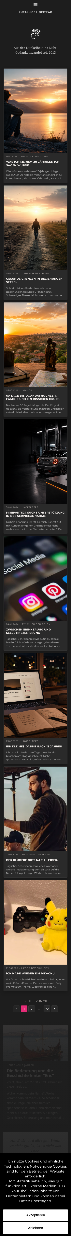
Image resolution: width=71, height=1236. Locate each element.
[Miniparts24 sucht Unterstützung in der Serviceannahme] (35, 461)
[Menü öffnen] (35, 4)
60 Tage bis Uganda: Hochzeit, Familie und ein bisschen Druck (33, 397)
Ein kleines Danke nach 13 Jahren (34, 746)
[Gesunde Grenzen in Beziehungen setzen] (35, 228)
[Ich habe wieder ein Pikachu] (35, 922)
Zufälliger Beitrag (35, 12)
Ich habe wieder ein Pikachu (30, 973)
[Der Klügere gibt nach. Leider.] (35, 809)
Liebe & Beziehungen (35, 273)
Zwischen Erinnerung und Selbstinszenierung (28, 631)
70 (47, 1008)
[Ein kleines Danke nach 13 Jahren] (35, 695)
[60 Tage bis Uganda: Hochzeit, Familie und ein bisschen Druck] (35, 344)
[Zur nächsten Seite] (54, 1008)
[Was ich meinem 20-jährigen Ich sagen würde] (35, 111)
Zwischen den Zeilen (36, 624)
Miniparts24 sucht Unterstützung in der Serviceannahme (35, 514)
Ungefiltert (30, 507)
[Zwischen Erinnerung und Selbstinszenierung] (35, 578)
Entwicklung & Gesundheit (36, 156)
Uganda (27, 390)
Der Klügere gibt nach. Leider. (32, 860)
